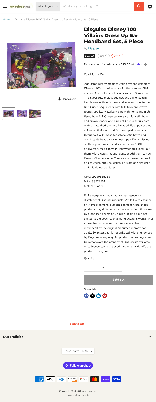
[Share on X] (92, 295)
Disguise (93, 48)
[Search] (139, 6)
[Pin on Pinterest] (104, 295)
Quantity (89, 258)
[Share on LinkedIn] (98, 295)
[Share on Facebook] (86, 295)
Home (6, 19)
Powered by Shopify (78, 395)
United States (76, 351)
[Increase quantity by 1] (117, 267)
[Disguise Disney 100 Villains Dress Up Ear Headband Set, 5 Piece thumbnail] (8, 114)
